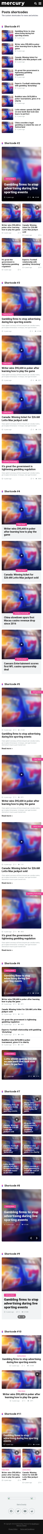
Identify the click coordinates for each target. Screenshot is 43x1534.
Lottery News (7, 412)
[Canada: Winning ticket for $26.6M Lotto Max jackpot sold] (7, 67)
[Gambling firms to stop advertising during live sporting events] (7, 41)
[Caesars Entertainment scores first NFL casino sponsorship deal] (21, 644)
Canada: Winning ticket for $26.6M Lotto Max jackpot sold (28, 58)
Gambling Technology (10, 461)
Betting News (7, 314)
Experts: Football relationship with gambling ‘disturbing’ (27, 84)
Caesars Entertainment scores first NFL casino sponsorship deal (21, 666)
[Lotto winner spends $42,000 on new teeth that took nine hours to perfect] (7, 119)
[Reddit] (32, 1511)
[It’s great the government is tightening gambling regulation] (7, 80)
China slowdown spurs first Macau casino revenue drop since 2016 (19, 620)
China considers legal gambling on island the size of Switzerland (28, 125)
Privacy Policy (13, 1529)
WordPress (35, 1524)
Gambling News (21, 659)
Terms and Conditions (27, 1529)
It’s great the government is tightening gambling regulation (27, 72)
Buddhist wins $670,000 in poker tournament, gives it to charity (27, 98)
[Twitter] (18, 1511)
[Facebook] (11, 1511)
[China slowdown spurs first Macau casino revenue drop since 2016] (21, 598)
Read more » (7, 748)
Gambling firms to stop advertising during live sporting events (25, 33)
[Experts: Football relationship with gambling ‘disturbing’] (7, 93)
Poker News (7, 363)
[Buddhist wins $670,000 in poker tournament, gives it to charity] (7, 106)
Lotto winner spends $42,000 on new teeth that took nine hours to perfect (27, 112)
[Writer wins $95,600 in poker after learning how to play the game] (7, 54)
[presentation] (31, 1238)
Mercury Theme (21, 1525)
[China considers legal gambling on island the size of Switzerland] (7, 132)
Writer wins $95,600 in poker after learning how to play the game (27, 46)
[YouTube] (25, 1511)
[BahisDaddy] (13, 3)
